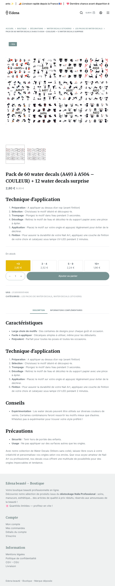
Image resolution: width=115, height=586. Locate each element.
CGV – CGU (12, 562)
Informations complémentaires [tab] (66, 310)
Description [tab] (39, 310)
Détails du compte (16, 531)
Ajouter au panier (68, 276)
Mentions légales (15, 554)
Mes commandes (15, 528)
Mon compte (13, 524)
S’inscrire (11, 536)
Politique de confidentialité (21, 558)
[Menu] (108, 12)
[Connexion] (100, 12)
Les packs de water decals (36, 296)
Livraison (11, 566)
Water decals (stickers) (67, 296)
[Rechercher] (81, 12)
